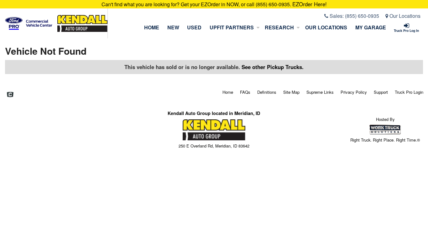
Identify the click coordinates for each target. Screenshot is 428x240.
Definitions (266, 92)
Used (194, 27)
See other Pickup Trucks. (273, 67)
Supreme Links (320, 92)
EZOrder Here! (309, 4)
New (173, 27)
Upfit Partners (232, 27)
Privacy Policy (354, 92)
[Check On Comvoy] (10, 95)
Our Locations (404, 15)
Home (151, 27)
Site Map (291, 92)
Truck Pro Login (409, 92)
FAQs (245, 92)
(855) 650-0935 (362, 15)
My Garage (370, 27)
